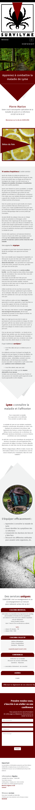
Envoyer (17, 748)
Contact (4, 787)
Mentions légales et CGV (8, 785)
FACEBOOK (4, 799)
